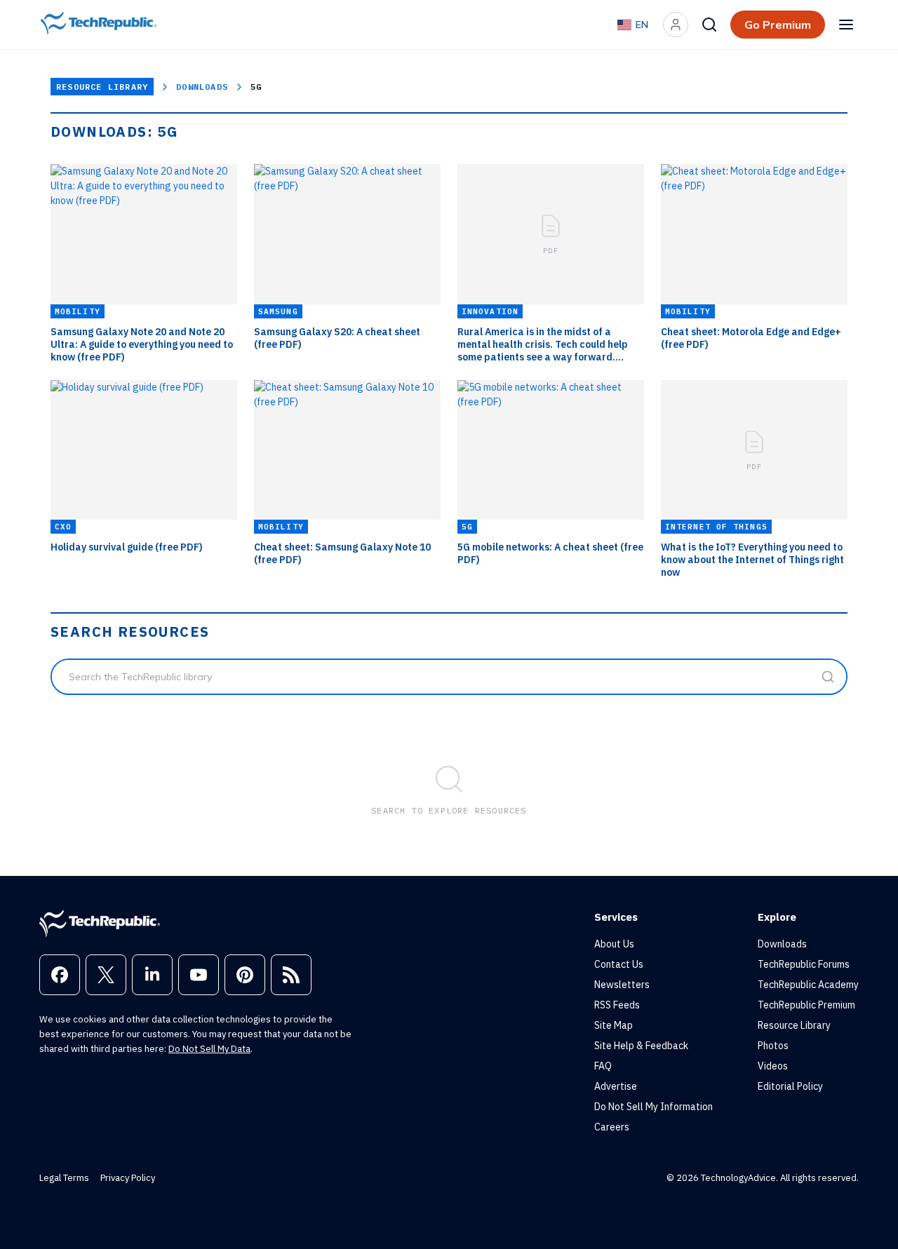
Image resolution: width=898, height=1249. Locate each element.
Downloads (202, 86)
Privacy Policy (127, 1178)
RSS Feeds (617, 1005)
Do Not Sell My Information (653, 1106)
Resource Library (102, 86)
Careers (611, 1127)
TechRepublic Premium (806, 1005)
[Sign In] (675, 24)
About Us (614, 944)
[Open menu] (846, 24)
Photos (773, 1045)
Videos (773, 1066)
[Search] (709, 24)
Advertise (615, 1086)
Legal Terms (64, 1178)
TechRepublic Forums (804, 964)
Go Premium (777, 25)
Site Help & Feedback (641, 1045)
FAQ (603, 1066)
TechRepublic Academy (808, 984)
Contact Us (618, 964)
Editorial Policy (790, 1086)
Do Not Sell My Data (209, 1049)
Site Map (613, 1025)
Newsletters (622, 984)
